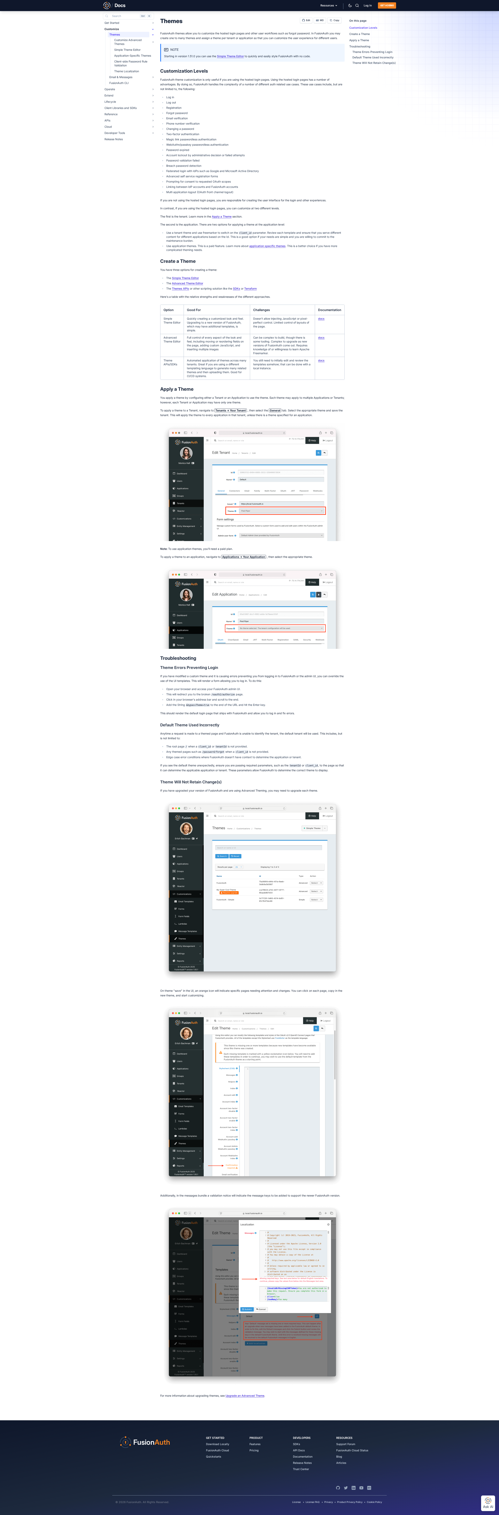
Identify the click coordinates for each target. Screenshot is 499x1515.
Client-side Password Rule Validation (130, 63)
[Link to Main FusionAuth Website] (107, 5)
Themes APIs (180, 288)
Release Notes (113, 139)
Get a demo (387, 5)
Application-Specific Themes (132, 55)
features (255, 1444)
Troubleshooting (359, 46)
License (296, 1502)
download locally (217, 1444)
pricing (254, 1450)
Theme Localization (126, 71)
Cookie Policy (374, 1502)
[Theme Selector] (350, 5)
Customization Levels (363, 27)
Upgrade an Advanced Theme (245, 1395)
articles (341, 1462)
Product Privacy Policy (350, 1502)
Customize (111, 29)
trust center (301, 1469)
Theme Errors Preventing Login (372, 52)
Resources (327, 5)
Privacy (328, 1502)
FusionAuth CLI (119, 83)
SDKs (236, 288)
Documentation (302, 1456)
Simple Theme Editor (230, 56)
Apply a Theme (222, 216)
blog (339, 1456)
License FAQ (312, 1502)
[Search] (357, 5)
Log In (368, 5)
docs (321, 318)
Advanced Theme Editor (187, 283)
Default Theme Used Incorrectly (373, 57)
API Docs (299, 1450)
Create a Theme (359, 34)
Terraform (250, 288)
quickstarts (213, 1456)
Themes (114, 34)
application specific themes (267, 246)
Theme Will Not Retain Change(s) (374, 62)
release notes (302, 1462)
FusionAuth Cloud (217, 1450)
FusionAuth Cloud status (352, 1450)
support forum (345, 1444)
